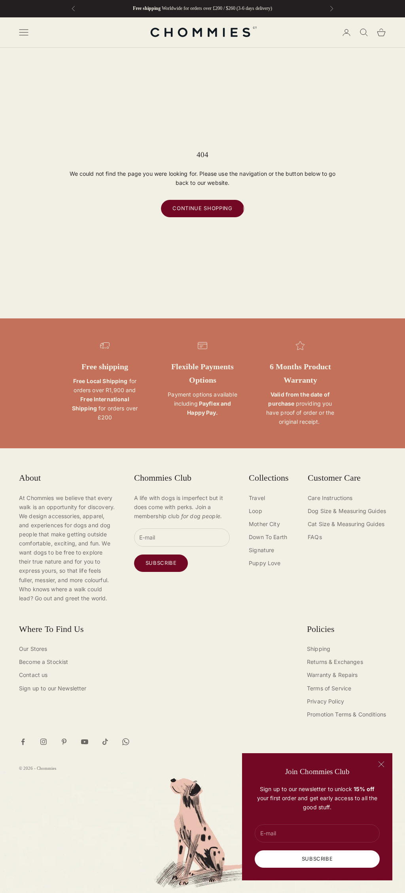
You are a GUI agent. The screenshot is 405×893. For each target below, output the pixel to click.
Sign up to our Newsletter (53, 688)
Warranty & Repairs (332, 674)
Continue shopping (202, 208)
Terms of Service (329, 688)
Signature (261, 550)
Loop (255, 511)
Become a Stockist (43, 661)
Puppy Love (264, 563)
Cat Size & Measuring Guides (346, 524)
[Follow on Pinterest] (64, 742)
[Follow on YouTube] (85, 742)
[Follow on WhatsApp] (126, 742)
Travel (257, 497)
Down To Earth (268, 537)
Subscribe (317, 858)
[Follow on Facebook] (23, 742)
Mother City (264, 524)
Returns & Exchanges (335, 661)
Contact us (33, 674)
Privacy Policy (325, 701)
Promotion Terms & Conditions (346, 714)
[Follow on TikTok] (105, 742)
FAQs (315, 537)
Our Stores (33, 648)
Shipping (318, 648)
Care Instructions (330, 497)
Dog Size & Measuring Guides (347, 511)
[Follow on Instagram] (43, 742)
